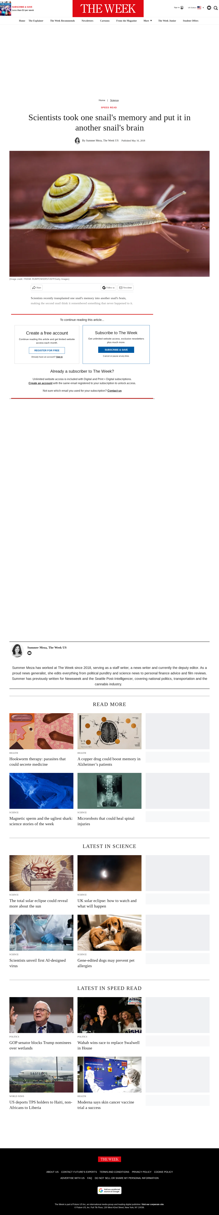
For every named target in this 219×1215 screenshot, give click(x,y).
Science (114, 100)
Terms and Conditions (114, 1172)
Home (102, 100)
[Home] (21, 20)
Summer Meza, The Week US (102, 140)
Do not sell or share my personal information (127, 1178)
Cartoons (105, 20)
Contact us (114, 390)
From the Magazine (126, 20)
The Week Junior (167, 20)
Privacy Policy (141, 1172)
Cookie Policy (163, 1172)
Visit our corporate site (152, 1204)
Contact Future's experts (79, 1172)
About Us (52, 1172)
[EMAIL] (30, 653)
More (147, 20)
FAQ (89, 1178)
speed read (109, 108)
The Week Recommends (62, 20)
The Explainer (36, 20)
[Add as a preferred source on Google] (109, 1190)
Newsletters (87, 20)
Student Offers (190, 20)
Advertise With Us (72, 1178)
